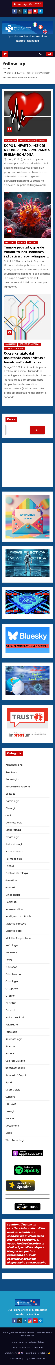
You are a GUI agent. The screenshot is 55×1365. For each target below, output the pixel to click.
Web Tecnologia (15, 1140)
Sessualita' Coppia (16, 1075)
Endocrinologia (14, 844)
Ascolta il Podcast (21, 1347)
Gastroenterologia (17, 873)
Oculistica (11, 967)
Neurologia (12, 952)
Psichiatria (12, 1024)
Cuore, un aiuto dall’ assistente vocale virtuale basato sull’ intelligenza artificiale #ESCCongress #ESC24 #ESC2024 (25, 362)
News (9, 959)
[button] (41, 54)
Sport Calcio (13, 1089)
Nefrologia (12, 945)
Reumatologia (14, 1039)
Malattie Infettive (16, 923)
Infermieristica (14, 909)
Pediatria (11, 1003)
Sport (9, 1082)
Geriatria (11, 887)
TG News (11, 1104)
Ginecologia (13, 895)
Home (6, 68)
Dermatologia (14, 822)
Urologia (33, 242)
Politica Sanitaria (27, 141)
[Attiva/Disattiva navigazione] (34, 54)
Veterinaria (12, 1125)
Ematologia (12, 837)
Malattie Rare (14, 931)
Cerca (11, 419)
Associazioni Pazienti (18, 786)
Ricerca (42, 141)
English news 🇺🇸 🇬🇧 (14, 1352)
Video (9, 1133)
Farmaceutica (14, 851)
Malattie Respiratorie (18, 938)
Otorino (10, 995)
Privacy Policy (16, 1358)
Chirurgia (11, 808)
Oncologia (10, 242)
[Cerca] (37, 430)
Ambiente (11, 772)
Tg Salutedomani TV (35, 1358)
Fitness (10, 866)
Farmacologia (14, 859)
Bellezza (10, 794)
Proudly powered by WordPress (19, 1332)
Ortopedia (12, 988)
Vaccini (10, 1118)
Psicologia (11, 1032)
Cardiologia (11, 141)
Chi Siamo (38, 1347)
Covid (9, 815)
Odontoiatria (13, 974)
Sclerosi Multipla (15, 1061)
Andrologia (12, 779)
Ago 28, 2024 (15, 367)
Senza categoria (15, 1068)
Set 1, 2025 (13, 159)
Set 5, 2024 (14, 261)
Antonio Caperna (33, 159)
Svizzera (10, 1097)
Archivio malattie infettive (31, 1342)
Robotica (19, 348)
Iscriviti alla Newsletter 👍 (38, 1352)
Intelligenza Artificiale (29, 344)
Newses (46, 1332)
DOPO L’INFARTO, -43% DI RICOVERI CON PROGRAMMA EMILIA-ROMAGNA (27, 150)
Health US (11, 902)
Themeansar (27, 1335)
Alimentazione (14, 765)
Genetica (11, 880)
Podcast (10, 1010)
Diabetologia (13, 830)
